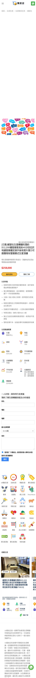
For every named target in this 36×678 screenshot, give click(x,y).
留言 (3, 436)
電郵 (3, 418)
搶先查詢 (9, 274)
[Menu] (3, 3)
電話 (3, 410)
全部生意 (10, 11)
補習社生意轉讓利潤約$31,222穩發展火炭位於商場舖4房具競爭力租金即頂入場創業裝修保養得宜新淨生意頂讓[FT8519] (15, 583)
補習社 (29, 11)
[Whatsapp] (31, 667)
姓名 (3, 401)
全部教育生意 (20, 11)
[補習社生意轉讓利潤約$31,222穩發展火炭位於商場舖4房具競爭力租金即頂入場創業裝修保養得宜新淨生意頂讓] (15, 567)
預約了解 (26, 274)
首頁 (3, 11)
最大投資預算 (6, 427)
